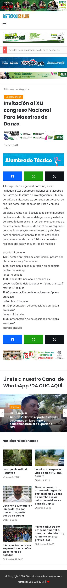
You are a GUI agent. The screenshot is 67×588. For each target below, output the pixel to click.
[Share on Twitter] (54, 176)
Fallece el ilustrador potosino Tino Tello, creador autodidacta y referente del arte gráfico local (49, 533)
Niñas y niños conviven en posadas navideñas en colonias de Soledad (17, 550)
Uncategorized (22, 89)
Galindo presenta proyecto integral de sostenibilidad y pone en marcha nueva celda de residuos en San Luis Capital (48, 495)
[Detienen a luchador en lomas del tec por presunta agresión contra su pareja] (17, 494)
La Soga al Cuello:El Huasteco (15, 471)
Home (9, 89)
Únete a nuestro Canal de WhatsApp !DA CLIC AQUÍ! (33, 382)
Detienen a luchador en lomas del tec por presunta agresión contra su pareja (17, 510)
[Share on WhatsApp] (33, 176)
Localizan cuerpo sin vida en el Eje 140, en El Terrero (48, 473)
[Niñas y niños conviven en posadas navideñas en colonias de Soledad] (17, 533)
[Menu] (4, 24)
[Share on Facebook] (12, 176)
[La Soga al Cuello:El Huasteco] (17, 458)
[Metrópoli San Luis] (16, 16)
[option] (33, 413)
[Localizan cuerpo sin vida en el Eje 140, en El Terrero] (49, 458)
